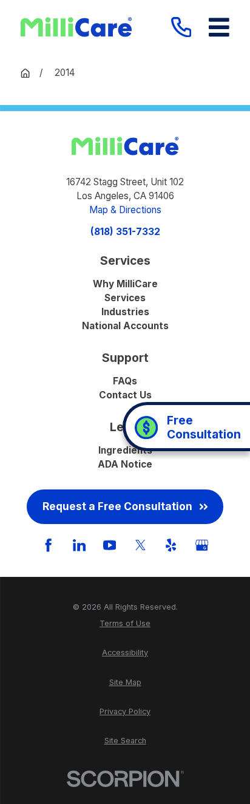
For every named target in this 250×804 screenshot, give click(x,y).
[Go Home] (25, 73)
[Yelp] (170, 545)
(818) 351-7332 (125, 231)
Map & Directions (125, 210)
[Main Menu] (219, 27)
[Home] (76, 27)
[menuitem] (125, 623)
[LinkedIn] (79, 545)
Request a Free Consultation (117, 506)
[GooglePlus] (201, 545)
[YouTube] (109, 545)
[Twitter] (140, 545)
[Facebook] (48, 545)
